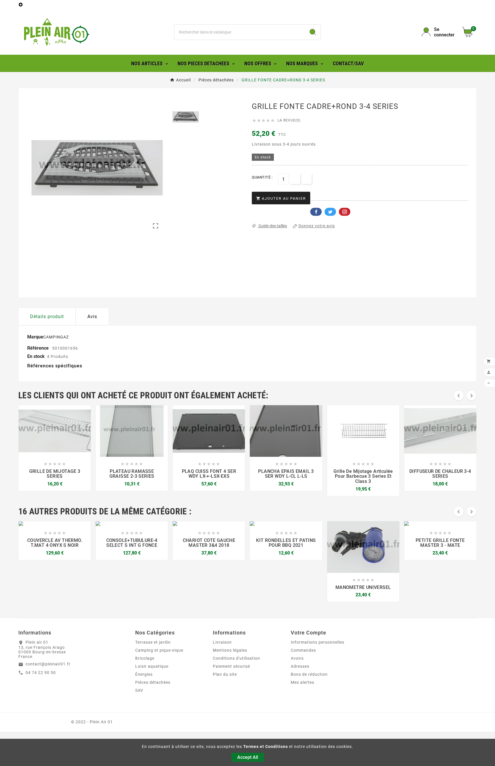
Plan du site (225, 674)
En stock (36, 356)
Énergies (144, 674)
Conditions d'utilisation (236, 658)
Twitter (330, 212)
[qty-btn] (295, 179)
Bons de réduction (309, 674)
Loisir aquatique (151, 666)
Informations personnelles (317, 642)
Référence (38, 348)
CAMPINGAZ (56, 337)
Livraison (222, 642)
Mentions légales (230, 650)
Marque (35, 337)
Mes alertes (302, 682)
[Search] (313, 32)
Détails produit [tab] (47, 316)
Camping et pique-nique (159, 650)
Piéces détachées (152, 682)
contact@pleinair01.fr (47, 664)
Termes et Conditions (265, 746)
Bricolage (144, 658)
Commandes (303, 650)
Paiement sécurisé (231, 666)
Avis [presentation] (92, 316)
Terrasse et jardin (153, 642)
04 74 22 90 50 (40, 672)
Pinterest (344, 212)
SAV (139, 690)
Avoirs (297, 658)
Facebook (316, 212)
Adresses (300, 666)
